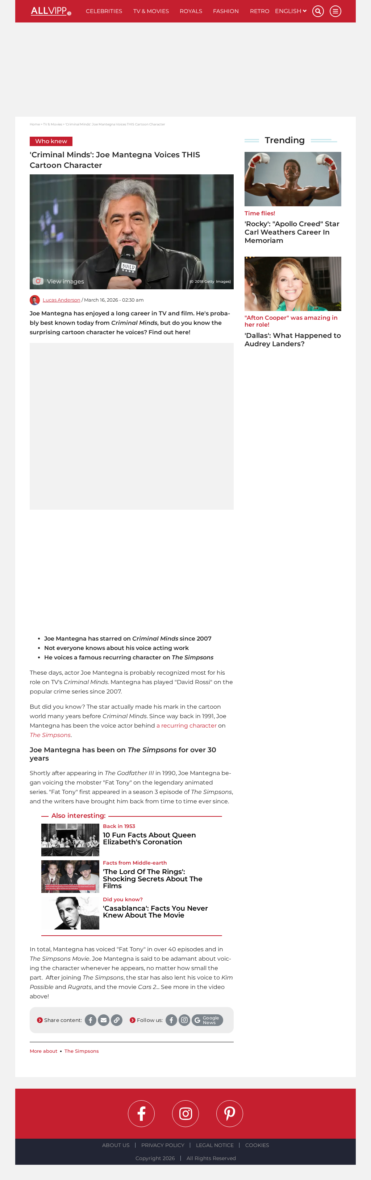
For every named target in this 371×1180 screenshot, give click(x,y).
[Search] (318, 11)
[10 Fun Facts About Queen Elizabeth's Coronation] (70, 840)
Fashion (226, 11)
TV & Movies (151, 11)
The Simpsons (50, 735)
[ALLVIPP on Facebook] (141, 1114)
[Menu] (335, 11)
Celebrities (104, 11)
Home (35, 124)
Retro (260, 11)
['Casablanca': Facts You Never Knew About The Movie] (70, 913)
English (289, 11)
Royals (191, 11)
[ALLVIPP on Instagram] (185, 1114)
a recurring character (187, 725)
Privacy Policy (162, 1145)
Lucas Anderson (61, 300)
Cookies (257, 1145)
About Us (116, 1145)
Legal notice (215, 1145)
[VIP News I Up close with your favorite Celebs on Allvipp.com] (55, 11)
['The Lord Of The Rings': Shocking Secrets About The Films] (70, 876)
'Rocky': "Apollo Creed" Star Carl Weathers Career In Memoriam (292, 232)
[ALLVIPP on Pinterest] (229, 1114)
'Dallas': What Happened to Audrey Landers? (293, 339)
